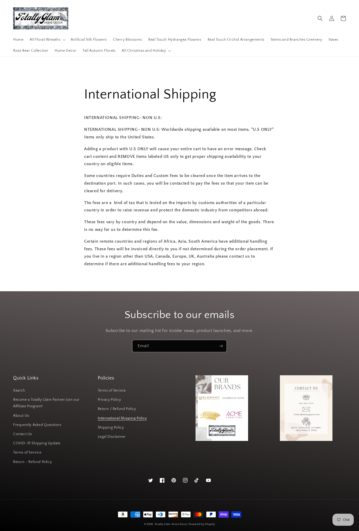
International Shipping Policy (122, 418)
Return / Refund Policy (117, 409)
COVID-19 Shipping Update (36, 443)
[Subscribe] (221, 346)
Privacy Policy (109, 400)
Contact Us (22, 434)
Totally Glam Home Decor (171, 524)
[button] (47, 39)
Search (19, 390)
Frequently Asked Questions (37, 425)
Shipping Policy (111, 427)
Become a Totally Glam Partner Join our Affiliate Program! (46, 403)
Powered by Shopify (202, 524)
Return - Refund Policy (32, 462)
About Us (21, 416)
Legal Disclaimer (112, 437)
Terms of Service (27, 452)
